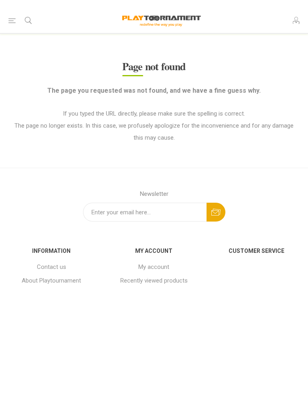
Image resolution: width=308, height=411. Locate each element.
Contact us (51, 267)
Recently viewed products (154, 280)
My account (153, 267)
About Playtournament (51, 280)
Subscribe (216, 212)
